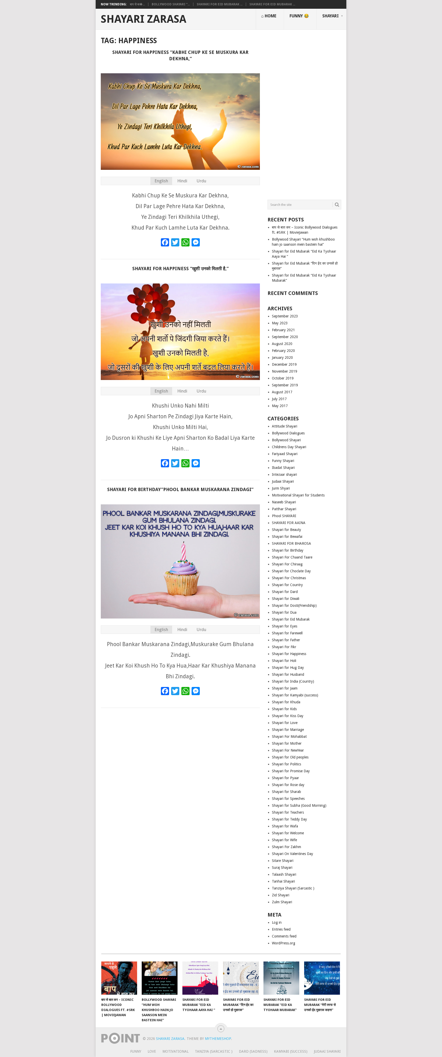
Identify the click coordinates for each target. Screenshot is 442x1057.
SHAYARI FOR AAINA (288, 523)
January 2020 (282, 357)
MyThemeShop (218, 1039)
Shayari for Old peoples (290, 757)
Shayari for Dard (285, 592)
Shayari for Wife (284, 840)
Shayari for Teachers (288, 812)
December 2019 (284, 364)
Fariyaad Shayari (284, 454)
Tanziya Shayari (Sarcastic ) (293, 888)
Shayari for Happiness (289, 654)
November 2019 (284, 371)
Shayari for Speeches (288, 799)
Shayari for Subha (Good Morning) (299, 805)
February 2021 (283, 330)
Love (152, 1051)
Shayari (330, 16)
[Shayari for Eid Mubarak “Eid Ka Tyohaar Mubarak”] (281, 978)
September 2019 (285, 385)
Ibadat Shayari (283, 468)
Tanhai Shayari (283, 881)
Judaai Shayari (283, 481)
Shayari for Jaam (284, 688)
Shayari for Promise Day (291, 771)
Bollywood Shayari (286, 440)
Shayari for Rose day (288, 785)
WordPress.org (283, 943)
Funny (135, 1051)
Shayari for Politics (286, 764)
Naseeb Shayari (284, 502)
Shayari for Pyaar (285, 778)
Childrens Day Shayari (289, 447)
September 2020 (285, 337)
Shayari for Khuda (286, 702)
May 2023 (280, 323)
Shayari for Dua (284, 612)
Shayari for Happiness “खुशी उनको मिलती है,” (180, 268)
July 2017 (279, 399)
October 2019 (283, 378)
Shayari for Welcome (288, 833)
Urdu (201, 180)
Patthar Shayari (284, 509)
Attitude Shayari (284, 426)
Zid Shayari (280, 895)
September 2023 (285, 316)
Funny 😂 (299, 16)
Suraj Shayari (282, 867)
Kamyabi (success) (290, 1051)
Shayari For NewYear (288, 750)
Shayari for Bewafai (287, 537)
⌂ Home (268, 16)
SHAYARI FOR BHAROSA (291, 543)
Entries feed (281, 929)
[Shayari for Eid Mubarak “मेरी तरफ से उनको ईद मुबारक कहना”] (322, 978)
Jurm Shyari (281, 488)
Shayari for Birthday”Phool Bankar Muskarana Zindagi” (180, 489)
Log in (277, 922)
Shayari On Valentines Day (292, 854)
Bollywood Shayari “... (171, 4)
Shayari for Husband (288, 674)
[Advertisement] (304, 112)
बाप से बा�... (137, 4)
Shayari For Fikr (284, 647)
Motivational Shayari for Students (298, 495)
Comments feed (284, 936)
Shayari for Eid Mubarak (291, 619)
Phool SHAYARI (284, 516)
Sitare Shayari (282, 861)
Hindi (182, 180)
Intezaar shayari (284, 474)
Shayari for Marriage (288, 730)
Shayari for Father (286, 640)
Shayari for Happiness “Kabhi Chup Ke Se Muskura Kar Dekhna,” (180, 55)
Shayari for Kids (284, 709)
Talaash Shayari (284, 874)
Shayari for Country (287, 585)
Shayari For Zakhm (286, 847)
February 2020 (283, 351)
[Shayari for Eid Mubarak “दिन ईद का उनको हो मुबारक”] (241, 978)
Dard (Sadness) (253, 1051)
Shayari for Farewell (287, 633)
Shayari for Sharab (286, 792)
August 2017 (282, 392)
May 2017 (280, 406)
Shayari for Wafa (285, 826)
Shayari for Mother (287, 743)
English (161, 180)
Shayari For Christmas (289, 578)
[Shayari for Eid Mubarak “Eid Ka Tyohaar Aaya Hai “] (200, 978)
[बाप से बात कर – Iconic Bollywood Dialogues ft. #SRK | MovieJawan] (119, 978)
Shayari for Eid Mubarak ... (219, 4)
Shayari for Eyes (284, 626)
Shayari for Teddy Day (289, 819)
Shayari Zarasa (143, 19)
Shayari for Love (284, 723)
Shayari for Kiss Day (287, 716)
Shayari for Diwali (285, 599)
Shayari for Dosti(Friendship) (294, 605)
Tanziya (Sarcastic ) (214, 1051)
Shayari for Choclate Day (291, 571)
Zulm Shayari (282, 902)
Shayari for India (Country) (293, 681)
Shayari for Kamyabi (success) (295, 695)
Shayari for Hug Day (288, 668)
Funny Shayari (283, 461)
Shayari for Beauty (286, 530)
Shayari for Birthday (287, 550)
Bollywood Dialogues (288, 433)
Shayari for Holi (284, 661)
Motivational (175, 1051)
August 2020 (282, 344)
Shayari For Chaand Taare (292, 557)
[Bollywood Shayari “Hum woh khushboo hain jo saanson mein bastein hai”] (160, 978)
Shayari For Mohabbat (289, 736)
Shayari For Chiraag (287, 564)
